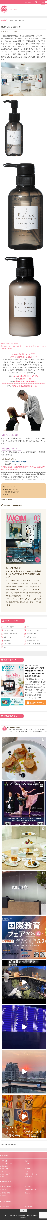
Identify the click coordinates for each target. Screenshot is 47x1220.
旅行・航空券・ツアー (33, 640)
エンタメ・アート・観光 (33, 643)
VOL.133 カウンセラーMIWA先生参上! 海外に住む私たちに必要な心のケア (23, 574)
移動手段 (28, 1169)
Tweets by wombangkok (8, 1144)
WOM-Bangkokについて (9, 1186)
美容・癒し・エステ (9, 630)
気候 (26, 1161)
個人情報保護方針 (30, 1189)
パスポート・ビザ (7, 1163)
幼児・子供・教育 (31, 633)
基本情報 (4, 1161)
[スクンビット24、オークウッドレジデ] (24, 1116)
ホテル (4, 1171)
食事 (26, 1171)
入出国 (27, 1163)
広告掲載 (28, 1186)
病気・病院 (28, 1176)
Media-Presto (5, 1207)
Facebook (27, 1193)
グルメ (28, 626)
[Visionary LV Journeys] (24, 982)
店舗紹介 (4, 20)
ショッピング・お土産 (33, 630)
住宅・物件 (7, 640)
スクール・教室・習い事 (10, 633)
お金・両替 (5, 1169)
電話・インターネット (31, 1174)
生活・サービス (8, 637)
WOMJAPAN (29, 1207)
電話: (15, 461)
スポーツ (6, 647)
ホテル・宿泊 (7, 643)
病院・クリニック (31, 637)
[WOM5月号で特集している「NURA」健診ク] (24, 893)
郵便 (3, 1176)
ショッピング (6, 1174)
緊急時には (5, 1166)
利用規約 (4, 1189)
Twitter (3, 1195)
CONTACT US (29, 2)
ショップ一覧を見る (9, 626)
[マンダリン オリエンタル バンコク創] (24, 848)
